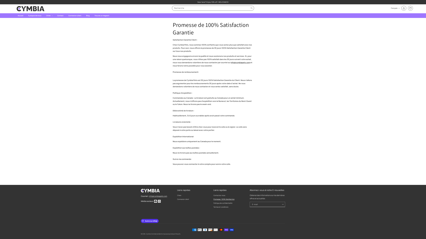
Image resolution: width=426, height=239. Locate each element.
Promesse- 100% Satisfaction (224, 199)
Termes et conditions (220, 207)
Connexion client (183, 199)
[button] (49, 15)
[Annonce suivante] (284, 2)
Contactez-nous (219, 195)
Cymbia (148, 234)
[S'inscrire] (282, 204)
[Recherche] (251, 8)
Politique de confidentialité (222, 203)
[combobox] (213, 8)
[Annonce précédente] (141, 2)
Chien (179, 195)
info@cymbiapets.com (240, 62)
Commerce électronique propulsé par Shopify (165, 234)
